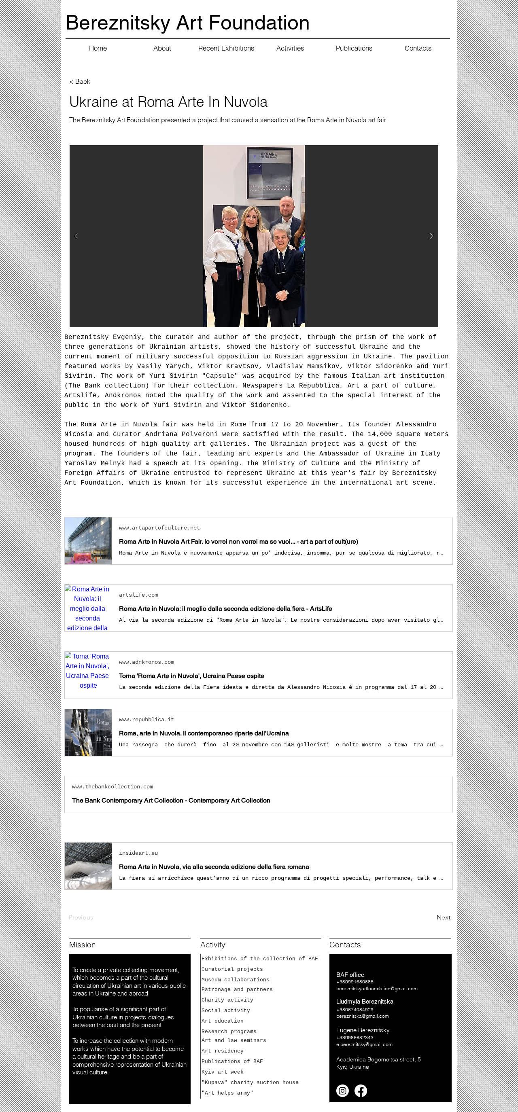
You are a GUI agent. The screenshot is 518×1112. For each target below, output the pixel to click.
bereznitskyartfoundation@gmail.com (377, 988)
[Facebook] (361, 1090)
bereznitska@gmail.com (362, 1016)
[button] (254, 236)
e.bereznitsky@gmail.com (364, 1044)
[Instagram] (342, 1090)
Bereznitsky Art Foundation (188, 22)
